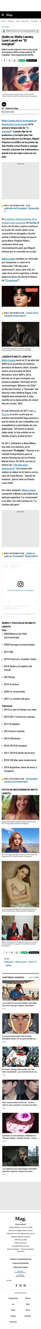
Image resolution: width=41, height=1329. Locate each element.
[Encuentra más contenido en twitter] (9, 60)
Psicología (34, 21)
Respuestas (13, 1298)
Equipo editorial (20, 1224)
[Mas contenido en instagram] (25, 1286)
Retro (28, 1310)
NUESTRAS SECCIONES (20, 1293)
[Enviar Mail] (3, 108)
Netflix (9, 965)
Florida (3, 21)
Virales (13, 1316)
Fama (13, 1310)
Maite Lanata (21, 962)
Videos (28, 1298)
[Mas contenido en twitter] (20, 1286)
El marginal (8, 962)
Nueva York (25, 21)
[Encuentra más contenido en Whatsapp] (14, 60)
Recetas (28, 1316)
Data (28, 1304)
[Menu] (4, 15)
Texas (17, 21)
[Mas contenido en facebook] (16, 1286)
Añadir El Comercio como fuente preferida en (20, 31)
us (13, 1304)
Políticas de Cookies (20, 1267)
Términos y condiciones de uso (20, 1259)
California (11, 21)
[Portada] (20, 1222)
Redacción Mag (11, 108)
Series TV (33, 962)
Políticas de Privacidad (20, 1263)
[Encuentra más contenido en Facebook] (4, 60)
